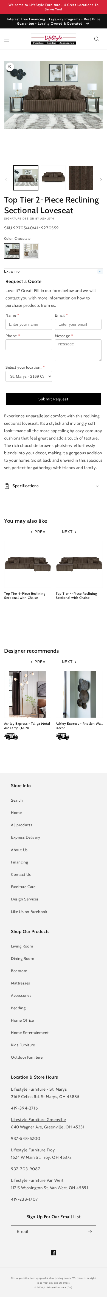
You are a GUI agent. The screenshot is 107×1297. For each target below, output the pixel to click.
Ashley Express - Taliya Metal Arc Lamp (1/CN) (27, 725)
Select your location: (25, 367)
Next (67, 532)
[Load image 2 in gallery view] (53, 178)
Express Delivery (25, 837)
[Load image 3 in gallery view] (81, 178)
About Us (19, 849)
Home (16, 812)
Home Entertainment (30, 1032)
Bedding (18, 1008)
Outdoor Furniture (27, 1057)
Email (61, 315)
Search (17, 800)
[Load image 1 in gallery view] (25, 178)
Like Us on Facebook (29, 911)
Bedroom (19, 970)
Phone (12, 335)
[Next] (101, 179)
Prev (40, 532)
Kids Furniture (23, 1044)
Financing (19, 862)
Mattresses (20, 983)
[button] (7, 39)
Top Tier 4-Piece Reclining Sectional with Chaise (25, 595)
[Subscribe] (90, 1231)
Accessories (21, 995)
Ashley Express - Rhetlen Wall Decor (79, 725)
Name (12, 315)
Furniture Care (23, 886)
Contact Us (21, 874)
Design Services (25, 899)
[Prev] (6, 179)
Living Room (22, 946)
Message (64, 335)
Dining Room (22, 958)
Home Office (22, 1020)
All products (21, 824)
